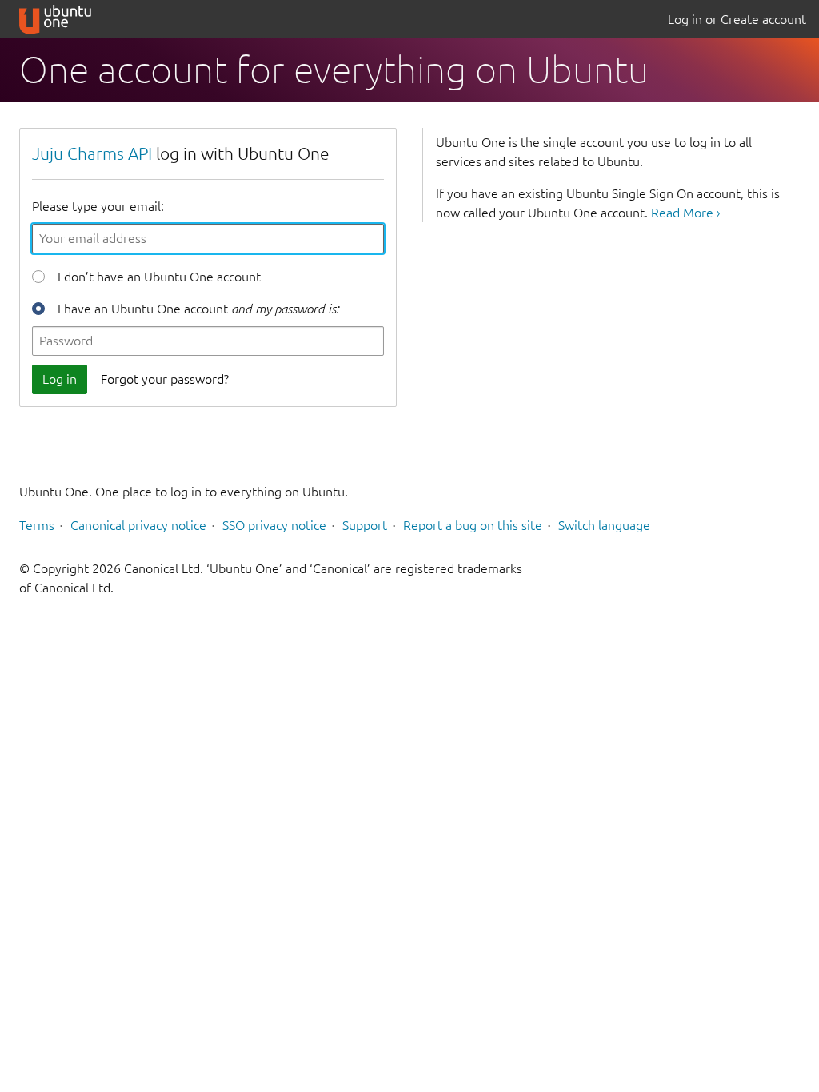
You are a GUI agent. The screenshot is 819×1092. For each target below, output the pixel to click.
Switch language (604, 525)
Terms (36, 525)
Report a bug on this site (472, 525)
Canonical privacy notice (138, 525)
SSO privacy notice (274, 525)
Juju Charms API (92, 154)
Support (364, 525)
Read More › (685, 212)
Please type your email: (98, 206)
